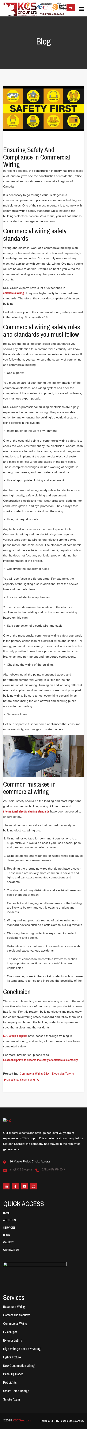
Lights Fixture (12, 1357)
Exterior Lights (12, 1340)
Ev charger (10, 1332)
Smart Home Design (16, 1391)
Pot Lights (10, 1382)
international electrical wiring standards (26, 811)
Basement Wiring (14, 1306)
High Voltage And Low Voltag (22, 1348)
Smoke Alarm (11, 1399)
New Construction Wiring (19, 1365)
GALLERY (8, 1242)
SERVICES (9, 1227)
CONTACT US (11, 1250)
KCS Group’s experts (15, 1036)
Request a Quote (71, 7)
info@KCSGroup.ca (21, 1169)
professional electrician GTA (21, 1079)
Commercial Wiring (15, 1323)
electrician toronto (63, 1073)
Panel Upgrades (13, 1374)
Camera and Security (16, 1315)
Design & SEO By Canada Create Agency (62, 1421)
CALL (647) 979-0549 (53, 1169)
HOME (6, 1213)
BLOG (6, 1235)
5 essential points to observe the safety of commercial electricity (40, 1060)
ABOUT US (9, 1220)
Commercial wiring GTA (34, 1073)
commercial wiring (13, 293)
